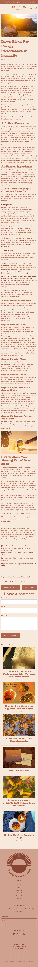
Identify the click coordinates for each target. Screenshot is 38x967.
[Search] (30, 7)
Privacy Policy (19, 944)
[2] (2, 558)
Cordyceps (6, 204)
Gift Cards (19, 893)
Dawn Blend (29, 86)
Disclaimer (19, 948)
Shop (19, 884)
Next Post (29, 587)
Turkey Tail (7, 250)
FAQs (19, 899)
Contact (19, 896)
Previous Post (10, 587)
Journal (19, 890)
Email (3, 606)
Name (4, 598)
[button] (14, 955)
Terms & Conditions (19, 946)
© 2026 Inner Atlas (9, 961)
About (19, 887)
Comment (5, 615)
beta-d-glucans (19, 240)
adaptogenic (22, 95)
